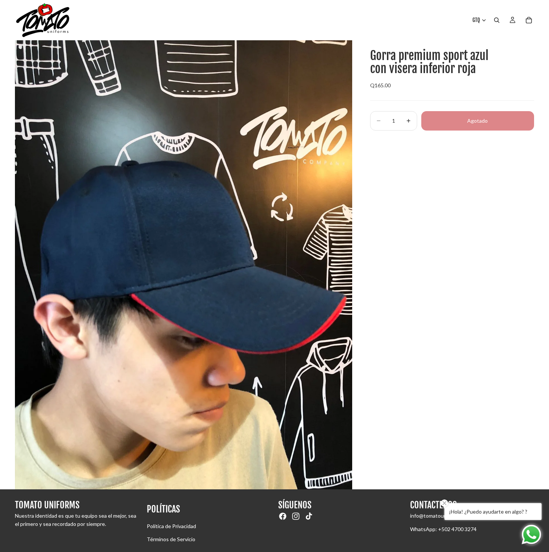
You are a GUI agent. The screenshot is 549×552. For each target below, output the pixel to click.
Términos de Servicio (171, 539)
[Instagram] (295, 516)
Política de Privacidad (171, 526)
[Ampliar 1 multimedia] (183, 264)
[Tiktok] (308, 516)
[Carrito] (529, 20)
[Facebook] (282, 516)
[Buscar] (496, 20)
